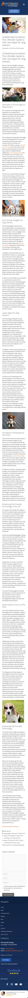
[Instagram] (12, 984)
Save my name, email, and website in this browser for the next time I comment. (14, 888)
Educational (7, 831)
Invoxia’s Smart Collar (18, 456)
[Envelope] (21, 984)
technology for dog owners (15, 836)
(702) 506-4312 (9, 948)
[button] (24, 4)
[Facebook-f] (7, 984)
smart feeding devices (16, 153)
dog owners (15, 833)
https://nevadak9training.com (10, 826)
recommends (15, 993)
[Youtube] (16, 984)
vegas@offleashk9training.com (14, 950)
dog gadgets (7, 833)
